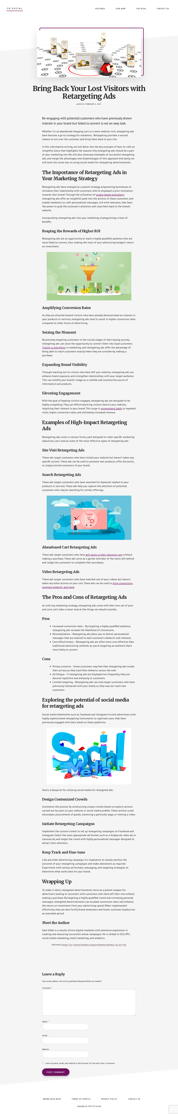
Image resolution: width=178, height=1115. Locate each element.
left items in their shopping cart (103, 554)
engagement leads (111, 408)
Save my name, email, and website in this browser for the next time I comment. (80, 1063)
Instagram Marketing (97, 945)
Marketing (110, 945)
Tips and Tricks (120, 945)
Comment (47, 988)
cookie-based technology (110, 194)
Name (45, 1021)
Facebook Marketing (81, 945)
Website (45, 1049)
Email (45, 1035)
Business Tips (67, 945)
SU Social (15, 8)
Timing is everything (54, 347)
